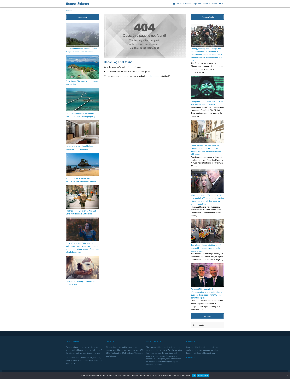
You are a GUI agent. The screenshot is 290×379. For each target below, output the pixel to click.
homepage (154, 76)
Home (68, 11)
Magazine (197, 4)
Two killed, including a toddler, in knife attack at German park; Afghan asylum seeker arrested (206, 248)
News (179, 4)
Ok (194, 375)
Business (187, 4)
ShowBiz (206, 4)
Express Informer (77, 4)
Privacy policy (203, 375)
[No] (287, 375)
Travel (214, 4)
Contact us (190, 358)
